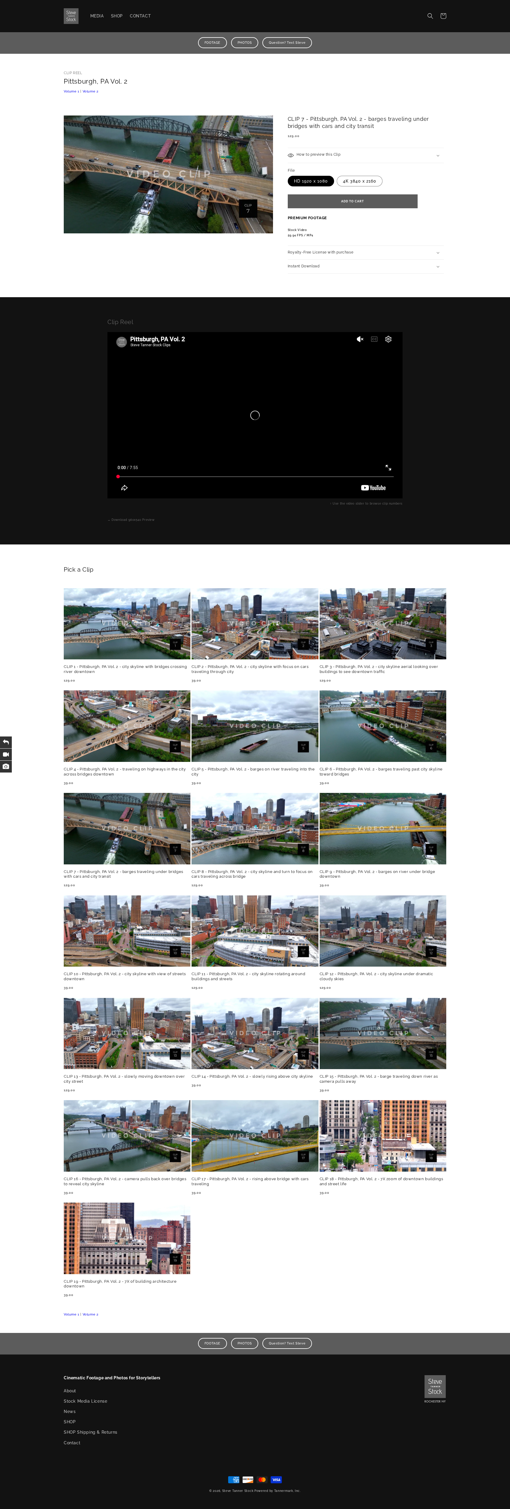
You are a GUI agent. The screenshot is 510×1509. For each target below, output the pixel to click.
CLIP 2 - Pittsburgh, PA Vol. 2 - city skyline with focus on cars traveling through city (250, 669)
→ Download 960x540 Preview (131, 519)
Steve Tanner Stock (238, 1490)
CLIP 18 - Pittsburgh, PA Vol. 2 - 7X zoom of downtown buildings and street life (381, 1181)
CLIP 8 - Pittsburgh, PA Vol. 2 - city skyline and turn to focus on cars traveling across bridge (252, 874)
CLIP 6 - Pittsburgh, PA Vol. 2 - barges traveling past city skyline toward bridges (381, 771)
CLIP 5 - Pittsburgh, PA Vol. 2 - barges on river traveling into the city (253, 771)
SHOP (70, 1421)
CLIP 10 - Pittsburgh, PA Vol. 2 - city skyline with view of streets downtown (125, 976)
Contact (72, 1442)
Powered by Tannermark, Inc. (277, 1490)
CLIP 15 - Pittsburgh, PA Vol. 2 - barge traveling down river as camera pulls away (379, 1079)
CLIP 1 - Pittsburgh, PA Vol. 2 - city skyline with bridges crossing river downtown (125, 669)
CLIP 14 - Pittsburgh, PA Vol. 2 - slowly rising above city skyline (252, 1076)
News (70, 1411)
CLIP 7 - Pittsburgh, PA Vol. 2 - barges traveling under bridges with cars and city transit (123, 874)
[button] (430, 15)
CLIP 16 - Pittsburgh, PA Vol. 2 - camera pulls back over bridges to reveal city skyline (125, 1181)
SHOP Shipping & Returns (90, 1432)
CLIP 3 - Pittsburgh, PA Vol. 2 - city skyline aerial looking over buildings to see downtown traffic (379, 669)
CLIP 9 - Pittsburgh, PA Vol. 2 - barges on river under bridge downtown (377, 874)
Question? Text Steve (287, 43)
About (70, 1390)
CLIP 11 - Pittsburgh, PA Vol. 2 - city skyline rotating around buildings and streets (248, 976)
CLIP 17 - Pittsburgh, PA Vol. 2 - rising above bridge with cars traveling (250, 1181)
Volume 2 (91, 91)
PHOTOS (245, 43)
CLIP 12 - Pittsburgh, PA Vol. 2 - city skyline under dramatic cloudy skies (376, 976)
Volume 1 (71, 91)
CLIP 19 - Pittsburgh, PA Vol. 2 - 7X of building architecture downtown (120, 1284)
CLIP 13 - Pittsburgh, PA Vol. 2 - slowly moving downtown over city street (124, 1079)
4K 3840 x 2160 (359, 181)
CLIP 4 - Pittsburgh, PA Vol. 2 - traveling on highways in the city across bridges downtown (125, 771)
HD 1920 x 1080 (311, 181)
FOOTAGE (212, 43)
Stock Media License (85, 1401)
